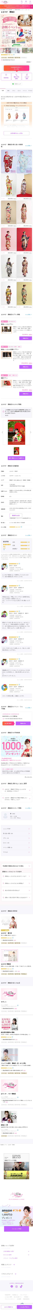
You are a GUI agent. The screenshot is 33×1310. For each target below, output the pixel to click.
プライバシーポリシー (10, 1299)
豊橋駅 (28, 480)
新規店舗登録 (26, 1299)
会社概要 (19, 1299)
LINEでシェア (18, 84)
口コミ (19, 90)
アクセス (30, 90)
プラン (13, 90)
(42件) (11, 54)
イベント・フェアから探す (10, 1258)
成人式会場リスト (18, 1297)
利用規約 (26, 1297)
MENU (30, 3)
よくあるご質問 (8, 1297)
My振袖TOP (7, 1294)
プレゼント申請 (16, 1229)
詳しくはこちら (28, 777)
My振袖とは (15, 1294)
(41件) (10, 968)
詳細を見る (25, 338)
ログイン (26, 3)
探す (22, 3)
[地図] (23, 486)
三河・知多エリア (18, 480)
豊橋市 (24, 480)
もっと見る (27, 145)
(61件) (10, 1067)
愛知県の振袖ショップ (18, 9)
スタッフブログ (23, 1294)
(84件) (10, 937)
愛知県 (11, 480)
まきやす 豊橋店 (11, 1144)
